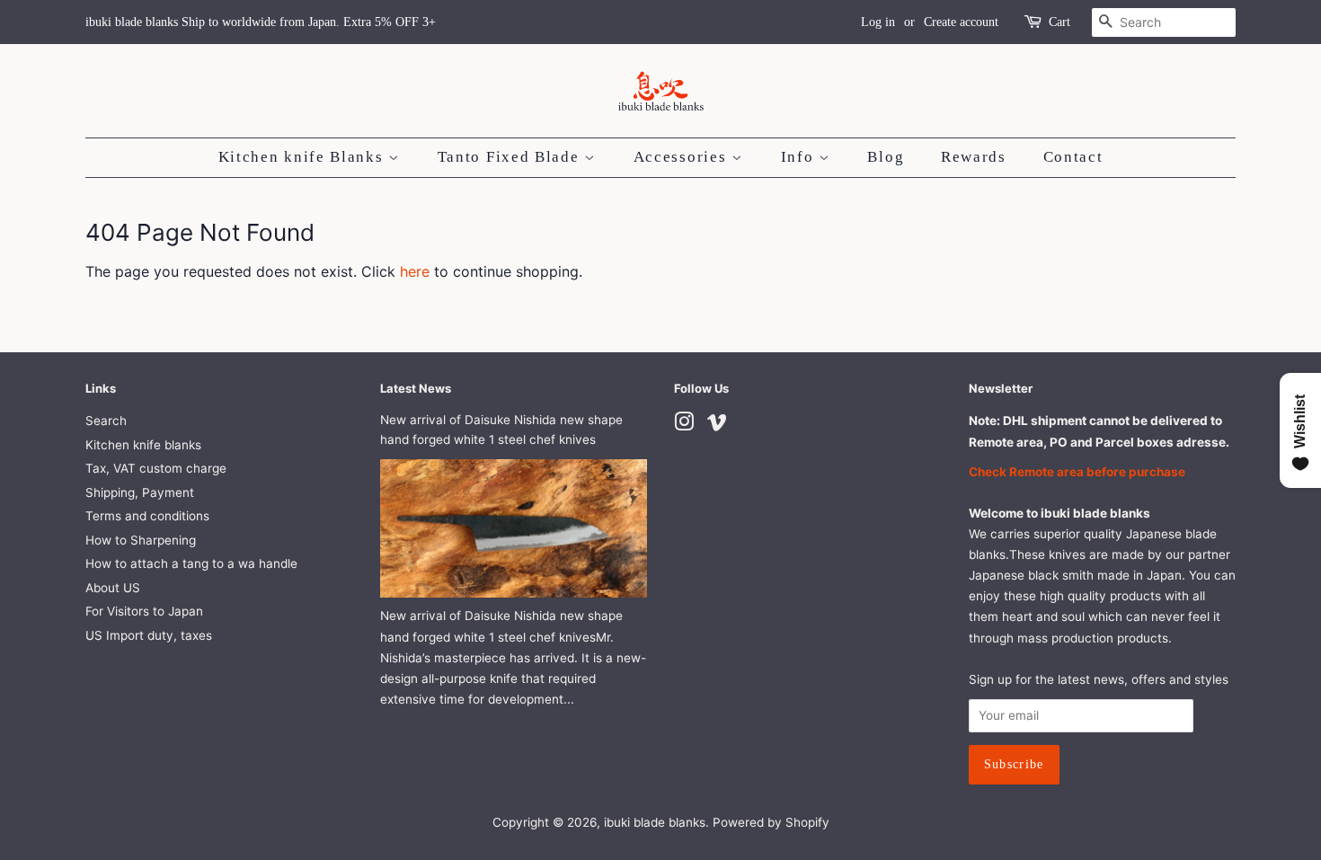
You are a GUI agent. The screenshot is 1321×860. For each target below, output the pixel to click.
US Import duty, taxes (148, 635)
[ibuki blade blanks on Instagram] (684, 425)
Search (106, 420)
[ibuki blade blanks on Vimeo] (717, 425)
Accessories (682, 156)
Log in (878, 22)
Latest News (415, 388)
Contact (1073, 156)
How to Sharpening (140, 540)
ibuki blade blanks (654, 822)
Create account (961, 22)
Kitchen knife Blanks (303, 156)
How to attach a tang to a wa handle (191, 563)
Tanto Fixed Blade (511, 156)
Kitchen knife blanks (143, 445)
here (415, 271)
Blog (885, 156)
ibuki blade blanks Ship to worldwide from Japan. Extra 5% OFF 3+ (260, 22)
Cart (1059, 22)
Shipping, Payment (139, 492)
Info (800, 156)
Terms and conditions (147, 516)
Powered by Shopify (771, 822)
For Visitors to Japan (144, 611)
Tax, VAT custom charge (155, 468)
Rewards (973, 156)
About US (112, 588)
